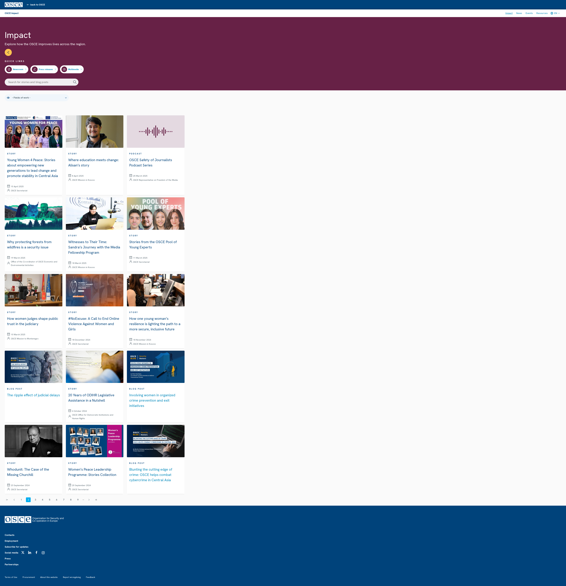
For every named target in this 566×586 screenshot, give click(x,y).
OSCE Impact (12, 13)
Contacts (9, 535)
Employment (11, 540)
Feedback (90, 577)
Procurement (29, 577)
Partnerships (12, 564)
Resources (542, 13)
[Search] (74, 82)
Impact (509, 13)
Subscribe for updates (16, 546)
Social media (11, 552)
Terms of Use (11, 577)
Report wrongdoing (72, 577)
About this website (49, 577)
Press (8, 558)
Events (529, 13)
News (519, 13)
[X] (23, 552)
